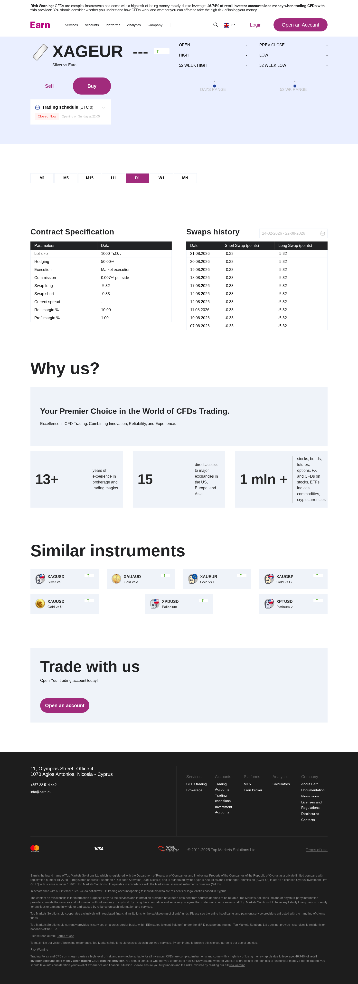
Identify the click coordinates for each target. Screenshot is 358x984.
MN (185, 178)
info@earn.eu (40, 791)
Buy (91, 86)
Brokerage (194, 790)
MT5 (247, 784)
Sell (49, 86)
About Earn (310, 784)
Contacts (308, 820)
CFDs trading (197, 784)
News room (310, 796)
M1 (42, 178)
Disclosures (310, 814)
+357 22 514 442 (43, 784)
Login (256, 25)
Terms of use (317, 850)
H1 (113, 178)
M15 (90, 178)
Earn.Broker (253, 790)
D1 (137, 178)
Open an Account (300, 25)
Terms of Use (65, 936)
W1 (161, 178)
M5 (66, 178)
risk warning (237, 965)
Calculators (282, 784)
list (221, 913)
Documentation (313, 790)
